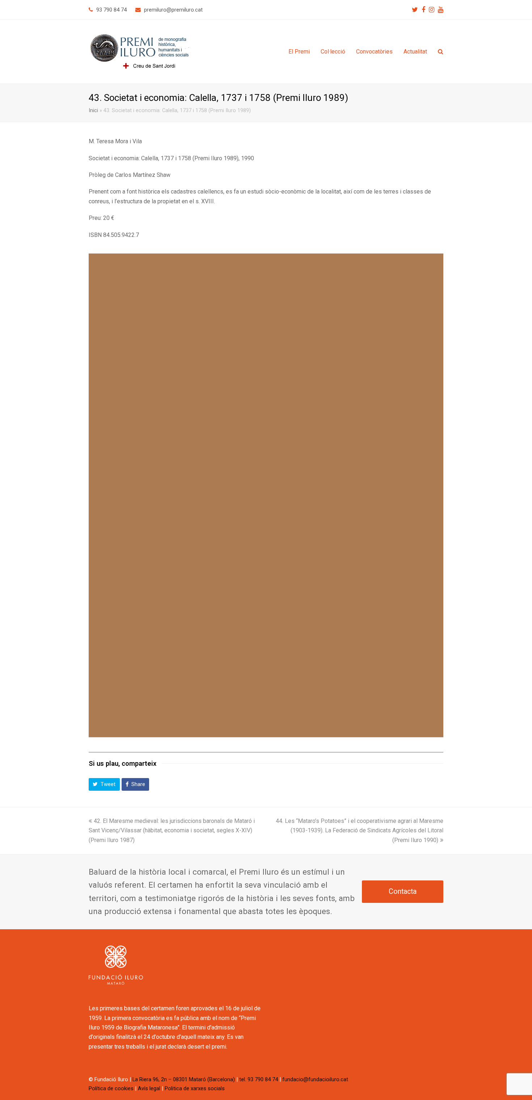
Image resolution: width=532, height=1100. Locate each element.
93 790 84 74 (111, 10)
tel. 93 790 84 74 (258, 1079)
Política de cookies (111, 1088)
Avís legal (149, 1088)
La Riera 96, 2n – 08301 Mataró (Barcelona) (183, 1079)
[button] (104, 784)
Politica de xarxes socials (195, 1088)
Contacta (403, 891)
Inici (93, 110)
